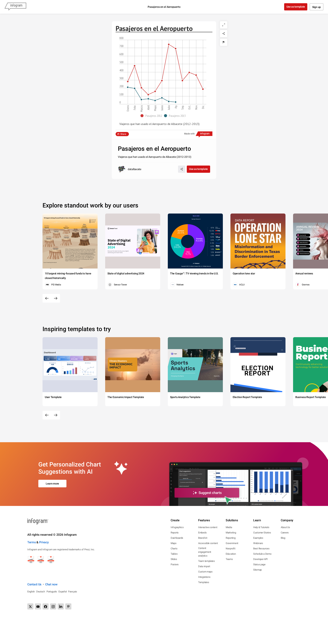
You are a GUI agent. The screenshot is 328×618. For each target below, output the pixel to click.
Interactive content (207, 527)
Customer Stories (262, 532)
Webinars (258, 543)
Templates (203, 582)
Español (62, 591)
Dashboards (177, 537)
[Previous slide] (46, 298)
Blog (283, 537)
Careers (285, 532)
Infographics (177, 527)
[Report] (223, 42)
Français (72, 591)
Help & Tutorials (261, 527)
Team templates (206, 561)
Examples (258, 537)
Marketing (231, 532)
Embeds (202, 532)
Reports (175, 532)
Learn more (52, 483)
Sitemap (257, 569)
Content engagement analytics (204, 552)
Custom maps (205, 571)
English (31, 591)
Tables (174, 553)
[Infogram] (15, 7)
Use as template (295, 6)
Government (232, 543)
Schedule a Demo (262, 553)
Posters (175, 564)
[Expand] (223, 24)
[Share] (223, 33)
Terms (31, 542)
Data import (204, 566)
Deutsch (40, 591)
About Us (285, 527)
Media (229, 527)
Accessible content (208, 543)
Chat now (51, 584)
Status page (259, 564)
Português (52, 591)
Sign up (316, 7)
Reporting (230, 537)
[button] (152, 116)
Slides (174, 559)
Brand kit (202, 537)
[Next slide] (55, 298)
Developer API (260, 559)
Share (123, 134)
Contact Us (34, 584)
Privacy (44, 542)
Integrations (204, 577)
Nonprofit (230, 548)
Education (231, 553)
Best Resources (261, 548)
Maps (174, 543)
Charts (174, 548)
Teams (229, 559)
